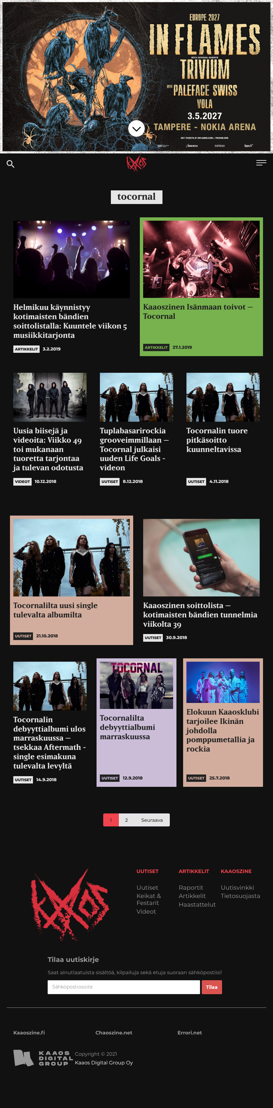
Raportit (191, 887)
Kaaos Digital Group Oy (104, 1062)
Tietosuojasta (240, 896)
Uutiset (147, 887)
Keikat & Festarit (148, 899)
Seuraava (152, 820)
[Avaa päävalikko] (261, 163)
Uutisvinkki (237, 887)
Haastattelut (197, 904)
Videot (146, 911)
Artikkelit (192, 896)
